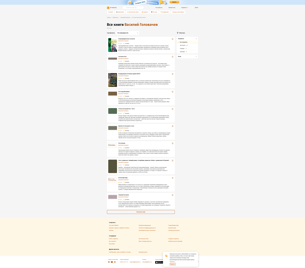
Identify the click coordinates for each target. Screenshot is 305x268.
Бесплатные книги (133, 12)
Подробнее (172, 261)
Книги (111, 12)
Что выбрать (158, 7)
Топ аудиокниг (165, 12)
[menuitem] (187, 45)
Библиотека (172, 7)
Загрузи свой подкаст (178, 12)
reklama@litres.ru (147, 262)
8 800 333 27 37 (124, 262)
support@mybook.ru (135, 262)
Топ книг (155, 12)
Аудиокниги (121, 12)
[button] (187, 39)
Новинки (145, 12)
